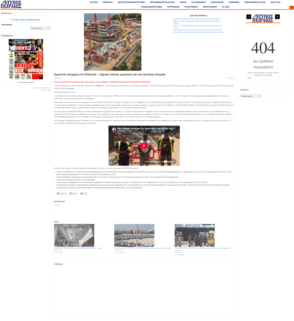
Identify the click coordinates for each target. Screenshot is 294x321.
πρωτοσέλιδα (22, 82)
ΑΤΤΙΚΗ (94, 2)
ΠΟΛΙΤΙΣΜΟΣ (191, 7)
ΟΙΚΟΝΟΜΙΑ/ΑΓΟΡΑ (255, 2)
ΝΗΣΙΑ (183, 2)
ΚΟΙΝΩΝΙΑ (234, 2)
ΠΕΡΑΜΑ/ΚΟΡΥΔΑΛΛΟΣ (162, 2)
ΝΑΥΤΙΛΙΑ (275, 2)
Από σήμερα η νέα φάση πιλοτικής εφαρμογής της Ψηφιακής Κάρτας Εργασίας (198, 30)
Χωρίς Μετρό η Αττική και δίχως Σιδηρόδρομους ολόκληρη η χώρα (78, 248)
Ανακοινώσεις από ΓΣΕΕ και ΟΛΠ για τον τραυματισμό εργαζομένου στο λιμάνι (142, 248)
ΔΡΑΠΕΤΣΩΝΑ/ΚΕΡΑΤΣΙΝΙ (131, 2)
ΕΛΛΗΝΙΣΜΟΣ (198, 2)
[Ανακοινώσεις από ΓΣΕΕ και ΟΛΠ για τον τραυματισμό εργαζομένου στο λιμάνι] (143, 235)
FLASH (225, 7)
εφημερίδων (31, 82)
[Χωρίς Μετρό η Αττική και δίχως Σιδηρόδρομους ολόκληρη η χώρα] (83, 235)
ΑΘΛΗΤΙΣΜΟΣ (210, 7)
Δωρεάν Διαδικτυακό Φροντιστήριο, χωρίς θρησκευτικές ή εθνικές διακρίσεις (197, 19)
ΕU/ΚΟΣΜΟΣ (217, 2)
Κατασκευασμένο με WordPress (42, 88)
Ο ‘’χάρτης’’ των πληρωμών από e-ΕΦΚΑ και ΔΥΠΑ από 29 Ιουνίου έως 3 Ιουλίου (198, 32)
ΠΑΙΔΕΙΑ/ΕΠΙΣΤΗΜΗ (151, 7)
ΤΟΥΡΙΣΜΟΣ (173, 7)
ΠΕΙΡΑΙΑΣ (108, 2)
